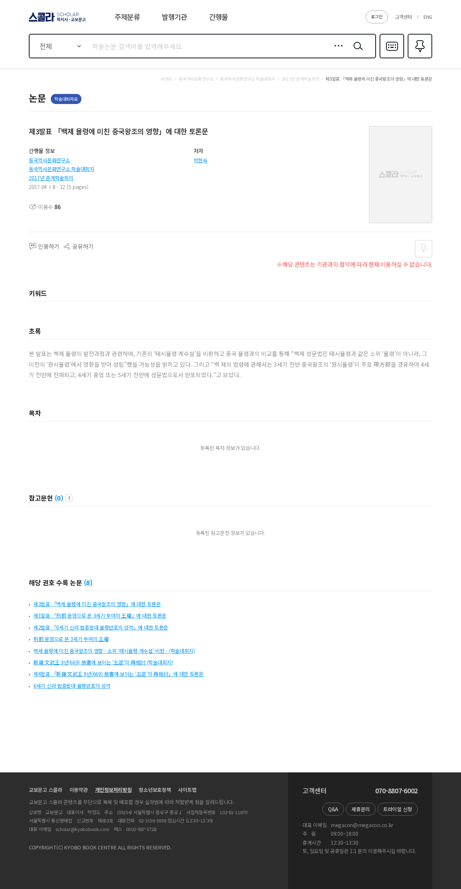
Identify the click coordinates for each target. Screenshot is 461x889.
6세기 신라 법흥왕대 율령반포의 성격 (71, 685)
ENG (428, 16)
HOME (166, 78)
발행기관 (174, 17)
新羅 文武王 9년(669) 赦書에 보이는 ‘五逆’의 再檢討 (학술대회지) (103, 662)
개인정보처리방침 (113, 789)
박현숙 (200, 160)
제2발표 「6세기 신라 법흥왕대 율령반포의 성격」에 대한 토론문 (100, 627)
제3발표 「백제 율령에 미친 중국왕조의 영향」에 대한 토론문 (97, 604)
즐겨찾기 (419, 57)
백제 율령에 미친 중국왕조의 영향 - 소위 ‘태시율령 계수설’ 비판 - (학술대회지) (114, 650)
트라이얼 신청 (397, 809)
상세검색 (336, 51)
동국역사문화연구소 (49, 160)
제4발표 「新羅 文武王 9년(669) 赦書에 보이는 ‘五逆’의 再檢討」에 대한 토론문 (118, 673)
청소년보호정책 (155, 789)
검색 (356, 51)
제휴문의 (361, 809)
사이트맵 (187, 789)
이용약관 (79, 789)
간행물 (218, 17)
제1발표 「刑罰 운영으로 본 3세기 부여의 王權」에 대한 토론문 (99, 615)
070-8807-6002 (396, 791)
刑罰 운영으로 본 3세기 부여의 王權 (70, 638)
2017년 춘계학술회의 (51, 177)
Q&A (333, 809)
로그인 (376, 16)
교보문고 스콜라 (45, 789)
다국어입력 (391, 57)
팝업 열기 (69, 498)
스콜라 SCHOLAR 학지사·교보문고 (57, 21)
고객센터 (403, 16)
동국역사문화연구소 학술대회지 (61, 168)
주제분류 (127, 17)
